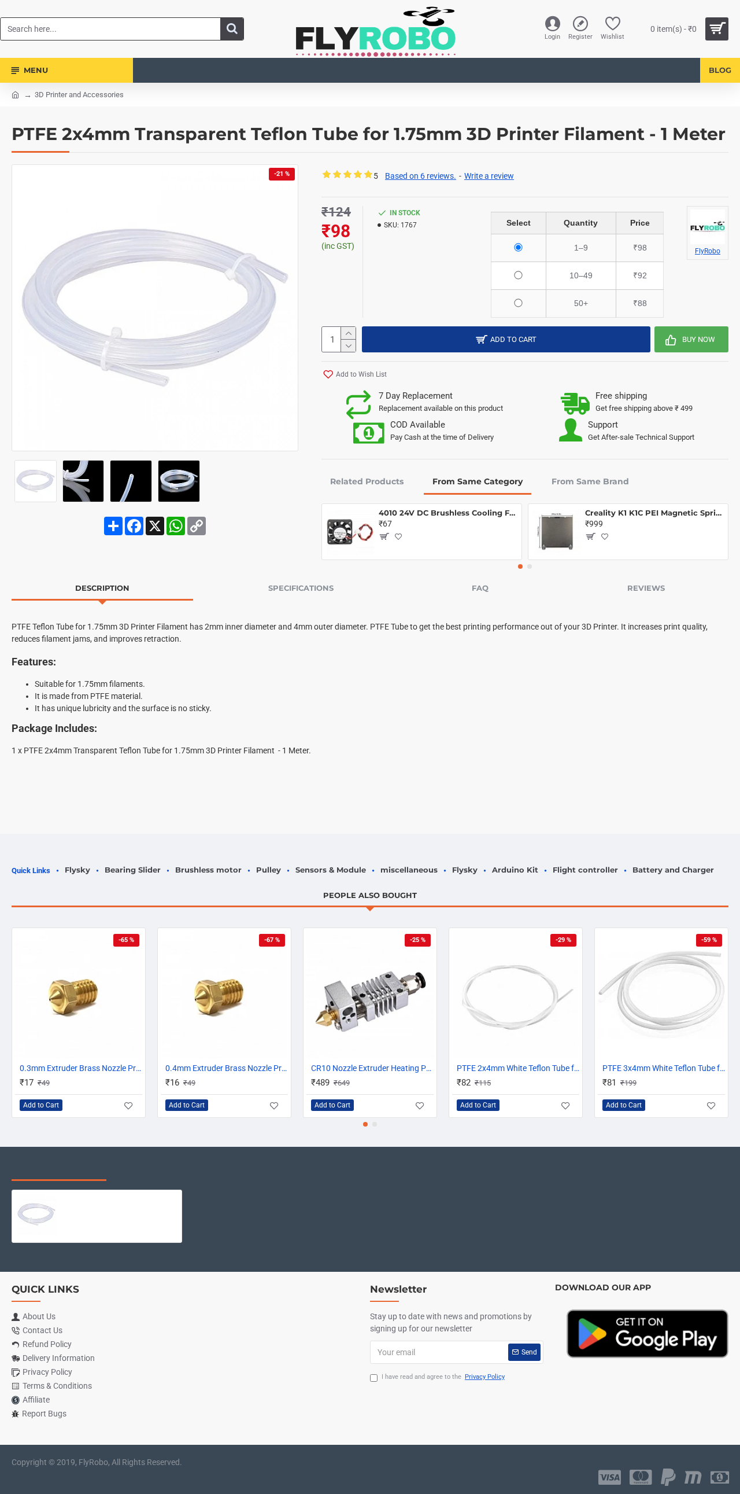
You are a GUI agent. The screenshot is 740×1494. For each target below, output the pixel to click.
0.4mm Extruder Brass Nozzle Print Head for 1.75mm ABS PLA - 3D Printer (226, 1068)
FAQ (480, 588)
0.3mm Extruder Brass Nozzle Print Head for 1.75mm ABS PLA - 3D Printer (81, 1068)
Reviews (646, 588)
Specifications (301, 588)
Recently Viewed (59, 1168)
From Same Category (477, 481)
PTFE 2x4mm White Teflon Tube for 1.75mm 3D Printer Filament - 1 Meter (518, 1068)
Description (102, 588)
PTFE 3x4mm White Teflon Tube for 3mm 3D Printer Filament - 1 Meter (663, 1068)
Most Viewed (156, 1168)
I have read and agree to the (443, 1377)
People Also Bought (370, 895)
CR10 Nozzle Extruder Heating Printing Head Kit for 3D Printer (372, 1068)
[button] (520, 566)
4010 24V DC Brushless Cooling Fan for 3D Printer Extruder (448, 512)
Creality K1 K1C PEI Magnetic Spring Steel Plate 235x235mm (654, 512)
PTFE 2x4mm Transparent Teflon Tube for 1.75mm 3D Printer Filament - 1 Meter (119, 1199)
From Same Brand (590, 481)
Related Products (367, 481)
